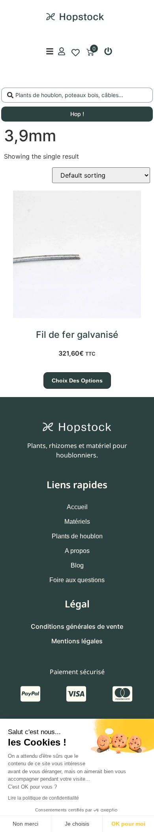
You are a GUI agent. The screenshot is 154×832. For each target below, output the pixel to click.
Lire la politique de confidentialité (43, 798)
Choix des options (77, 380)
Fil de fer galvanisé (77, 334)
